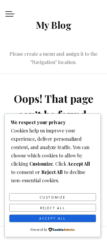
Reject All (52, 208)
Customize (52, 197)
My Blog (53, 24)
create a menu (39, 54)
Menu (10, 13)
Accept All (52, 218)
